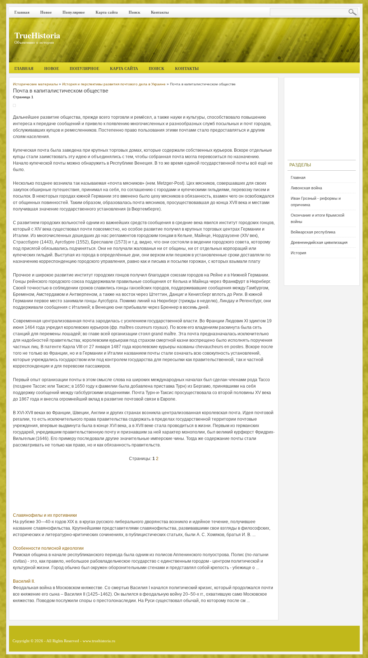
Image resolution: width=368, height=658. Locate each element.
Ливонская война (306, 188)
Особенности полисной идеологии (48, 548)
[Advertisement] (144, 489)
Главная (21, 12)
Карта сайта (107, 12)
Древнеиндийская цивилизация (319, 242)
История (298, 253)
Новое (46, 12)
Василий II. (24, 581)
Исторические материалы (35, 84)
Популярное (74, 12)
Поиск (134, 12)
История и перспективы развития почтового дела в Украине (114, 84)
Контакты (160, 12)
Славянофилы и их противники (45, 515)
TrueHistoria (37, 35)
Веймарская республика (313, 232)
